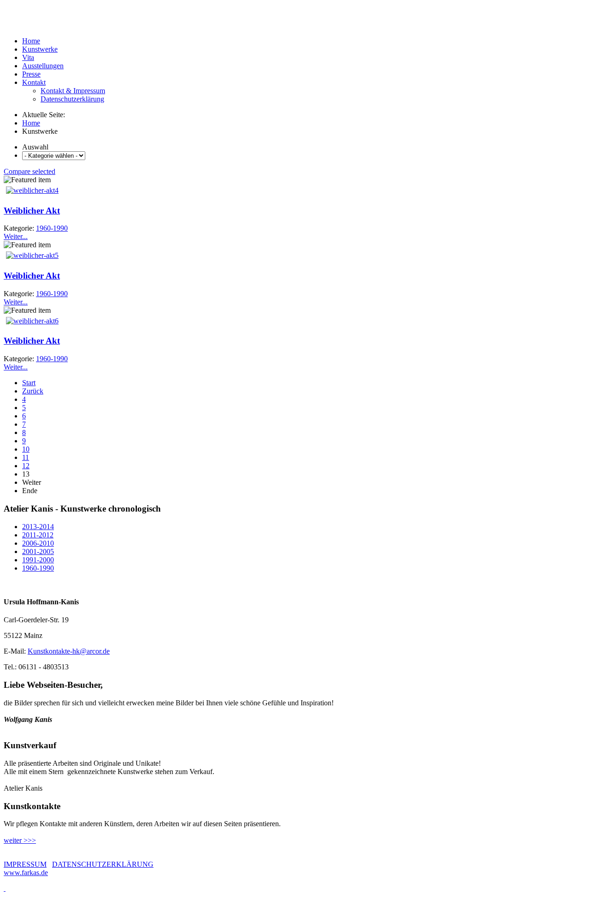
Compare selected (29, 171)
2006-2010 (38, 543)
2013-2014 (38, 526)
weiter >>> (20, 840)
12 (26, 466)
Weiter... (16, 236)
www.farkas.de (26, 872)
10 (26, 449)
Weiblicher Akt (32, 210)
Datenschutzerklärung (72, 99)
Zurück (32, 391)
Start (28, 383)
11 (25, 457)
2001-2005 (38, 551)
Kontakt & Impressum (73, 91)
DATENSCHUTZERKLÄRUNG (102, 864)
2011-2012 (37, 535)
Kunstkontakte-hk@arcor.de (69, 651)
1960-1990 (38, 568)
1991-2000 (38, 560)
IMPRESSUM (25, 864)
